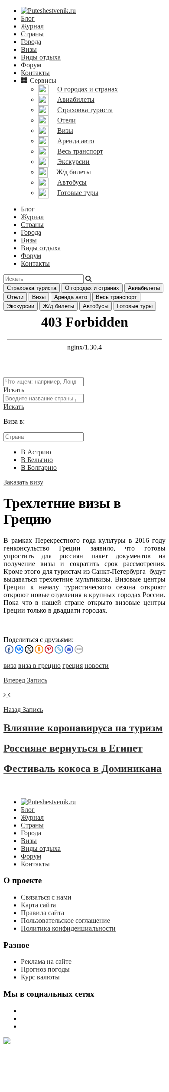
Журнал (32, 26)
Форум (31, 65)
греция (72, 665)
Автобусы (95, 306)
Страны (32, 34)
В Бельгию (37, 459)
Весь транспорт (116, 297)
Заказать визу (23, 482)
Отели (15, 297)
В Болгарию (39, 467)
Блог (28, 18)
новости (96, 665)
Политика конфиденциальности (68, 928)
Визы (29, 49)
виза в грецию (39, 665)
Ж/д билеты (58, 306)
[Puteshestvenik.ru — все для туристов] (48, 10)
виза (9, 665)
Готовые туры (135, 306)
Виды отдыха (41, 57)
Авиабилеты (144, 288)
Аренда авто (70, 297)
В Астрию (36, 452)
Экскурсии (20, 306)
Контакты (35, 72)
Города (31, 41)
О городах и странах (92, 288)
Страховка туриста (31, 288)
